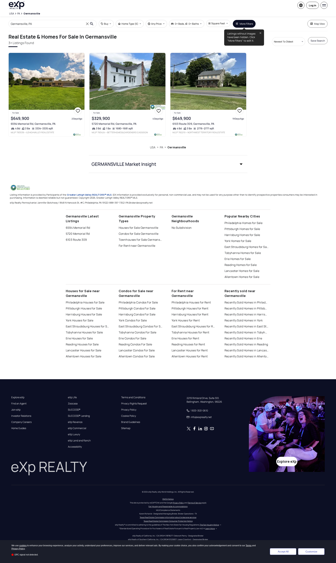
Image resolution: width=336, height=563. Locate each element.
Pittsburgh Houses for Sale (84, 308)
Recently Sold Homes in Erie (243, 338)
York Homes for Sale (238, 241)
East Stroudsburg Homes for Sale (247, 247)
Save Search (318, 40)
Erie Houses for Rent (185, 338)
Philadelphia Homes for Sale (244, 223)
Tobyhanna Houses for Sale (84, 332)
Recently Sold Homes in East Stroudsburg (247, 326)
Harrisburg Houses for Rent (190, 314)
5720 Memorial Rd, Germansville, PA (114, 124)
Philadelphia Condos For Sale (138, 302)
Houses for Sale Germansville (138, 228)
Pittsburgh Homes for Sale (242, 229)
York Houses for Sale (79, 320)
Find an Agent (18, 403)
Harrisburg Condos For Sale (137, 314)
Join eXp (15, 409)
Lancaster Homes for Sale (242, 271)
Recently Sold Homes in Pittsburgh (247, 308)
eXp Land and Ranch (79, 440)
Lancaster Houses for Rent (190, 350)
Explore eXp (17, 397)
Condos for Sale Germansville (139, 234)
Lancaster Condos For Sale (137, 350)
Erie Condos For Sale (132, 338)
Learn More (210, 528)
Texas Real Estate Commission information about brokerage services (168, 517)
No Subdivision (182, 228)
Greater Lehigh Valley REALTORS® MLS (89, 194)
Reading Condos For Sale (135, 344)
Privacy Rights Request (134, 403)
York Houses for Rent (186, 320)
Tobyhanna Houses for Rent (190, 332)
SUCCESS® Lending (79, 416)
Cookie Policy (128, 416)
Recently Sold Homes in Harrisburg (247, 314)
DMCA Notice (168, 499)
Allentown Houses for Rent (190, 356)
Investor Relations (21, 416)
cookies (23, 545)
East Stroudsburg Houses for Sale (88, 326)
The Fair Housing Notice (209, 525)
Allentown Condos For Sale (137, 356)
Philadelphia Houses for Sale (85, 302)
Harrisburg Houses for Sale (84, 314)
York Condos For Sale (133, 320)
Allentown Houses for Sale (83, 356)
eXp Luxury (74, 434)
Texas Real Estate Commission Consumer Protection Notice (168, 521)
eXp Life (72, 397)
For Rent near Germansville (137, 246)
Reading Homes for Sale (241, 265)
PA (161, 147)
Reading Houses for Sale (82, 344)
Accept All (283, 551)
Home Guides (18, 428)
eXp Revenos (75, 422)
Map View (319, 23)
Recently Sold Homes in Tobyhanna (247, 332)
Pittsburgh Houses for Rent (190, 308)
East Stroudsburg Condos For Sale (141, 326)
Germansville (176, 147)
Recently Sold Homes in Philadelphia (247, 302)
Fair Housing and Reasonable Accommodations (168, 506)
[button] (168, 164)
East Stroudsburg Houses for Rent (194, 326)
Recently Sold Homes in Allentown (247, 356)
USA (152, 147)
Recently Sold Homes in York (244, 320)
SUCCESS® (74, 409)
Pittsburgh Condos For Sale (137, 308)
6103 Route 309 (76, 240)
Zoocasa (73, 403)
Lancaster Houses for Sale (83, 350)
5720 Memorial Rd (78, 234)
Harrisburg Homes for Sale (242, 235)
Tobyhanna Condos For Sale (137, 332)
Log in (312, 5)
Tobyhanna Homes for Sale (243, 253)
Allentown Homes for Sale (242, 277)
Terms (249, 545)
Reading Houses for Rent (188, 344)
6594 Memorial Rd (78, 228)
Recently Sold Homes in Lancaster (247, 350)
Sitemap (125, 428)
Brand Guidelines (130, 422)
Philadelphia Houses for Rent (191, 302)
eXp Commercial (77, 428)
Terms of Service (195, 503)
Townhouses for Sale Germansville (141, 240)
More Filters (246, 23)
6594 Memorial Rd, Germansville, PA (33, 124)
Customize (311, 551)
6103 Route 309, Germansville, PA (193, 124)
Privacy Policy (128, 409)
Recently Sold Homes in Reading (246, 344)
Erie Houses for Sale (79, 338)
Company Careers (21, 422)
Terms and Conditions (133, 397)
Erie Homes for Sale (238, 259)
